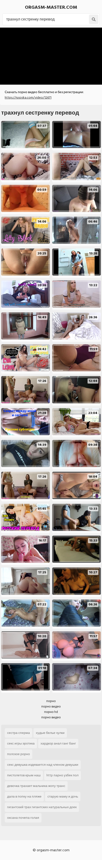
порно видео (51, 706)
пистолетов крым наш (24, 775)
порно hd (51, 712)
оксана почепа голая (23, 817)
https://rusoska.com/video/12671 (28, 97)
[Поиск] (93, 19)
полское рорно (18, 754)
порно (51, 701)
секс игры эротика (21, 743)
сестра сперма (18, 733)
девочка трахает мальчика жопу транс (36, 786)
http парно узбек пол (62, 775)
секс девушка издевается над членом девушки (42, 764)
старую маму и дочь (62, 796)
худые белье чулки (50, 733)
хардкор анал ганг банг (58, 743)
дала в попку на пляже (24, 796)
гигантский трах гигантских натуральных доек (42, 807)
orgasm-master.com (51, 7)
